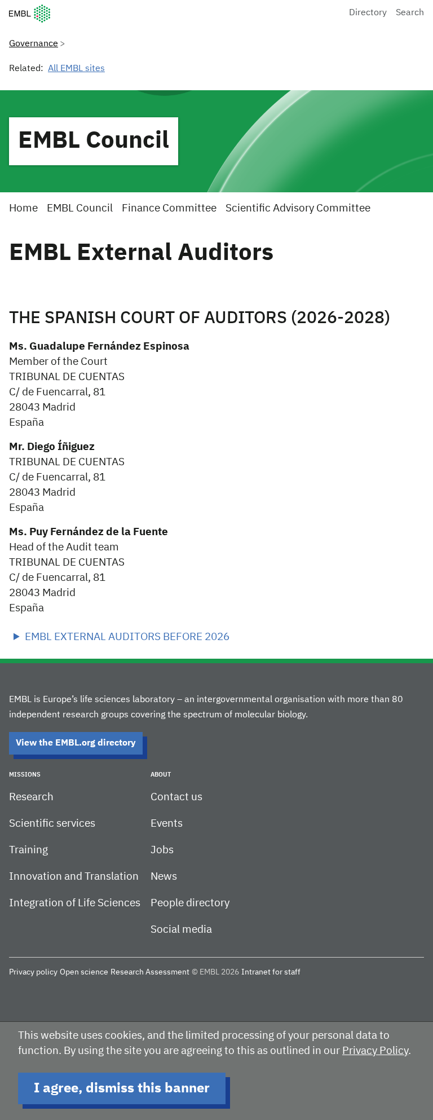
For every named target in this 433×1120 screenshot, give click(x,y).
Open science (84, 972)
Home (23, 208)
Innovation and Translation (74, 876)
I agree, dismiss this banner (122, 1088)
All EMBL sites (76, 68)
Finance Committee (169, 208)
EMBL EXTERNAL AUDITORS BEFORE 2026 (127, 637)
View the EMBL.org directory (76, 743)
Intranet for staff (271, 972)
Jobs (162, 850)
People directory (190, 903)
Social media (181, 929)
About (161, 774)
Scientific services (52, 823)
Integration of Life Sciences (74, 903)
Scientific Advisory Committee (298, 208)
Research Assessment (150, 972)
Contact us (176, 797)
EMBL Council (93, 141)
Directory (368, 12)
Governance (33, 43)
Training (28, 850)
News (164, 876)
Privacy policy (33, 972)
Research (31, 797)
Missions (25, 774)
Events (167, 823)
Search (410, 12)
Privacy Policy (375, 1051)
